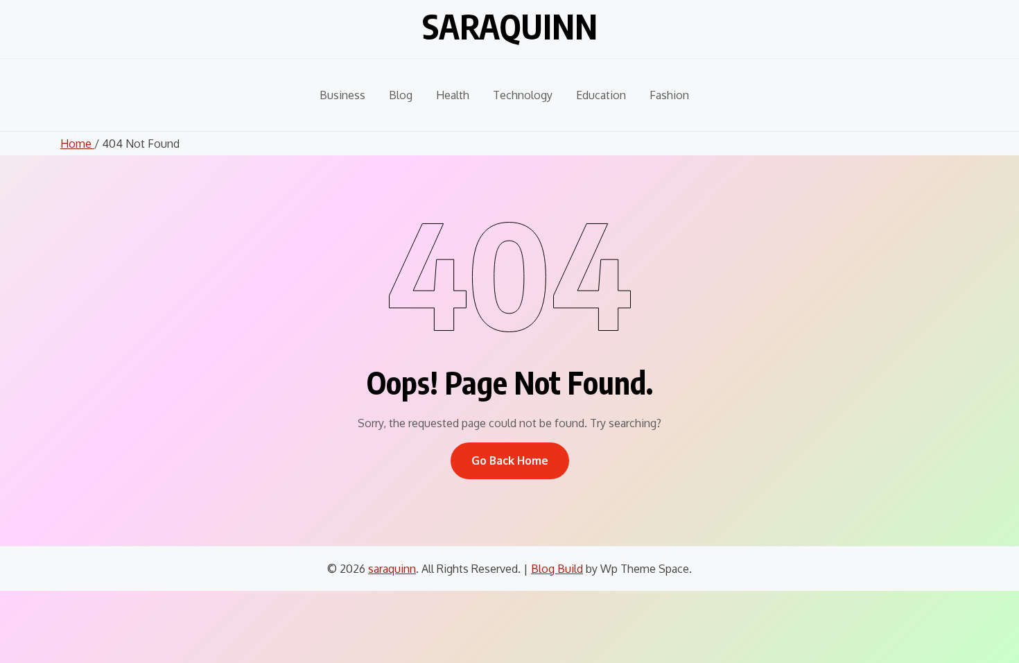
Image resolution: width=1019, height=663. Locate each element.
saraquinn (510, 26)
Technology (522, 95)
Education (601, 95)
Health (452, 95)
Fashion (669, 95)
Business (342, 95)
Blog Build (557, 569)
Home (77, 143)
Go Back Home (509, 460)
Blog (400, 95)
